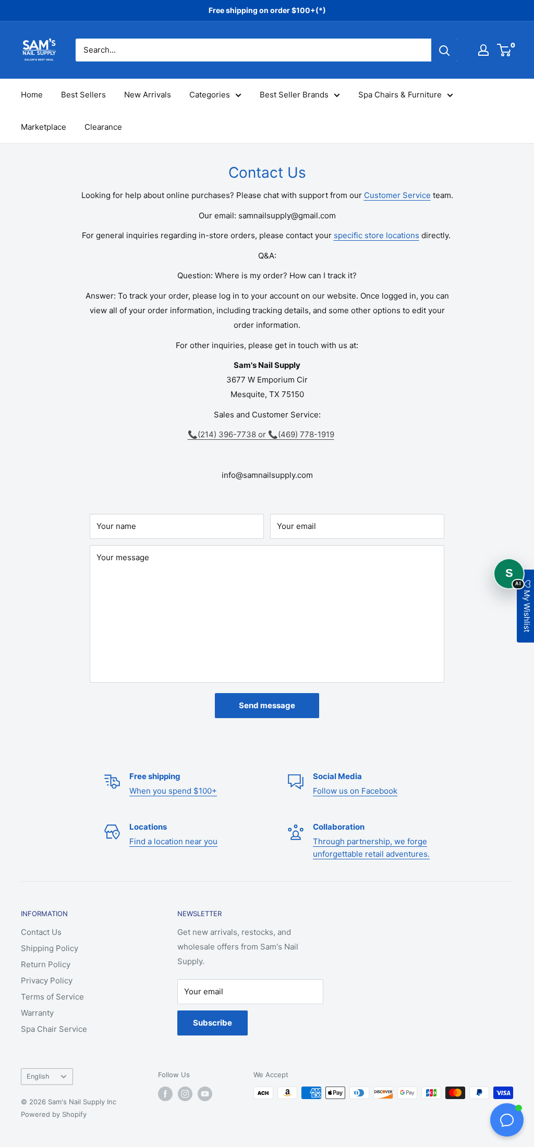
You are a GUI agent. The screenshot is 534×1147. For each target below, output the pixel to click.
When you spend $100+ (173, 791)
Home (32, 95)
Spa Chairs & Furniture (400, 95)
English (38, 1076)
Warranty (37, 1013)
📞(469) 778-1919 (301, 434)
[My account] (483, 50)
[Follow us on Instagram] (185, 1094)
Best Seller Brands (294, 95)
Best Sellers (83, 95)
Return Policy (45, 964)
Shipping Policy (49, 948)
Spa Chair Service (54, 1029)
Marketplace (43, 127)
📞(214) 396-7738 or (228, 434)
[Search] (444, 50)
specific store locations (376, 235)
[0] (504, 50)
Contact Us (41, 932)
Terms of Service (52, 997)
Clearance (103, 127)
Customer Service (397, 195)
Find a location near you (173, 841)
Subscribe (212, 1023)
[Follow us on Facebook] (165, 1094)
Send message (267, 705)
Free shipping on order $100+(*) (267, 10)
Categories (209, 95)
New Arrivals (147, 95)
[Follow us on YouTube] (205, 1094)
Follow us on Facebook (355, 791)
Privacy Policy (46, 980)
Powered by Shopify (54, 1114)
